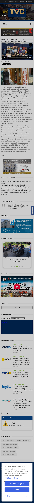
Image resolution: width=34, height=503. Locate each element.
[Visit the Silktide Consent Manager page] (27, 496)
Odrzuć (17, 490)
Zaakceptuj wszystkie (17, 484)
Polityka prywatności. (12, 478)
